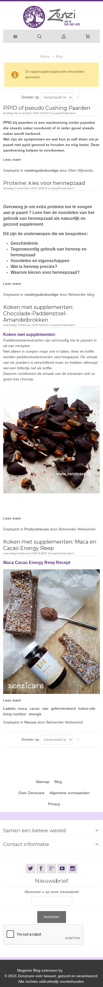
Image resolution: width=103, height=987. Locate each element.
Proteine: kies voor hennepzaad (44, 183)
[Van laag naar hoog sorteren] (78, 97)
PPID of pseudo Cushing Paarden (46, 108)
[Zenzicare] (51, 16)
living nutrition (14, 714)
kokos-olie (86, 708)
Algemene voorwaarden (70, 793)
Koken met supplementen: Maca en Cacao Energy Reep (49, 545)
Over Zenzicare (31, 793)
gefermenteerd (63, 708)
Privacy (54, 804)
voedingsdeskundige (41, 170)
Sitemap (42, 782)
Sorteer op (30, 97)
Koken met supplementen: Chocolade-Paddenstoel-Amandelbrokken (38, 313)
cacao (35, 708)
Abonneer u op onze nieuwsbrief (52, 892)
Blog (58, 782)
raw (45, 708)
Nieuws (30, 722)
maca (22, 708)
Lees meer (12, 159)
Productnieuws (36, 529)
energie (35, 714)
